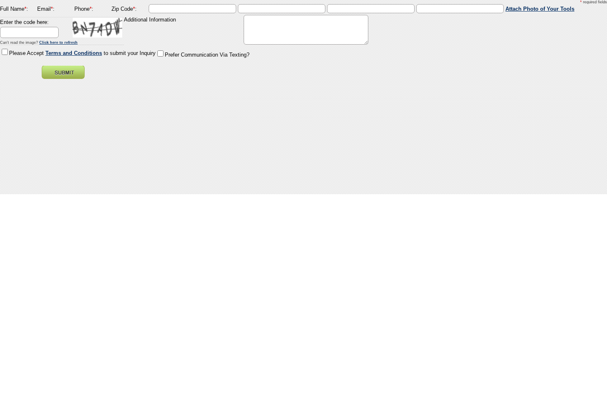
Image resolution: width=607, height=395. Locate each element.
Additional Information (150, 20)
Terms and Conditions (73, 53)
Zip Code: (124, 9)
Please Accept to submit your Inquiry (82, 53)
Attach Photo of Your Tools (539, 9)
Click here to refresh (58, 42)
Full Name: (14, 9)
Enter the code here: (24, 22)
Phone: (83, 9)
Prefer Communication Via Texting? (207, 55)
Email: (46, 9)
